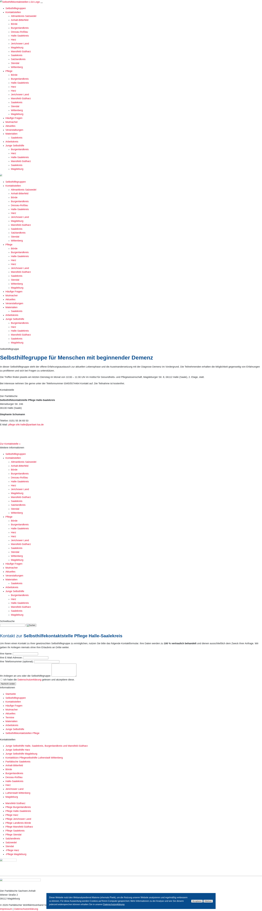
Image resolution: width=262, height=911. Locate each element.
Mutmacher (11, 122)
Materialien (11, 133)
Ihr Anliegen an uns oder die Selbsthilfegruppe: (25, 675)
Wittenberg (17, 67)
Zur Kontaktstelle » (10, 443)
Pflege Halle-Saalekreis (18, 811)
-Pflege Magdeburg (15, 854)
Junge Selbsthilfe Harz (17, 749)
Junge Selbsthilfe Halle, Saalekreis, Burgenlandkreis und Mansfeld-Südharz (46, 745)
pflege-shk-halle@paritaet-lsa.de (26, 424)
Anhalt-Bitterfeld (19, 20)
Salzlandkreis (18, 59)
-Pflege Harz (12, 850)
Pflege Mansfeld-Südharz (19, 826)
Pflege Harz (11, 815)
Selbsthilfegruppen (15, 8)
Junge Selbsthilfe (14, 145)
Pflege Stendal (13, 834)
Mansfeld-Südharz (21, 51)
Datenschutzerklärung (29, 679)
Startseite (10, 694)
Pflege (8, 71)
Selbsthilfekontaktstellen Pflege (22, 733)
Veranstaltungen (14, 130)
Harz (13, 39)
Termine (9, 717)
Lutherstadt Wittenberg (17, 793)
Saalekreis (16, 55)
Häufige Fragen (13, 118)
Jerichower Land (20, 43)
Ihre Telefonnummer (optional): (16, 661)
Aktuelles (10, 126)
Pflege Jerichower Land (18, 819)
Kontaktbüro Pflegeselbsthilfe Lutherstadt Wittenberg (34, 757)
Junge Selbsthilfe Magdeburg (21, 753)
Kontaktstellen (13, 12)
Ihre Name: (6, 653)
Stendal (15, 63)
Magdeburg (17, 47)
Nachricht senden (8, 684)
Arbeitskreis (11, 141)
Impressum (6, 909)
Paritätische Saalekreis (17, 761)
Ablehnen (208, 901)
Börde (14, 24)
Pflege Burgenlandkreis (18, 807)
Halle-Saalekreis (20, 35)
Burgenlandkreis (20, 28)
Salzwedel (11, 842)
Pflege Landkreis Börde (18, 823)
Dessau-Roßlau (19, 32)
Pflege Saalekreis (15, 830)
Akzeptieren (197, 901)
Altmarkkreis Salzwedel (23, 16)
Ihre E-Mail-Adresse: (11, 657)
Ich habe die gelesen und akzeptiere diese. (39, 679)
